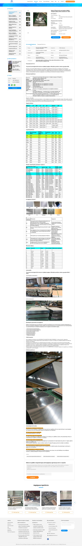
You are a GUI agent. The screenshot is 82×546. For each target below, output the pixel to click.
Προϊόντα (9, 524)
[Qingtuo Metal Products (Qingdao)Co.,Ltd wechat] (14, 85)
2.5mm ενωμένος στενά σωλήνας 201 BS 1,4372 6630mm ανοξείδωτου (37, 537)
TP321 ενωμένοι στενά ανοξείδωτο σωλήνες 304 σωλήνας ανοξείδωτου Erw (38, 526)
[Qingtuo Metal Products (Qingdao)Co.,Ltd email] (9, 85)
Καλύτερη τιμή (56, 37)
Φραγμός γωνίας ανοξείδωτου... (15, 51)
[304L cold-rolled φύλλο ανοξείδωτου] (10, 70)
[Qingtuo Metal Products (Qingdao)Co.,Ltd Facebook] (48, 539)
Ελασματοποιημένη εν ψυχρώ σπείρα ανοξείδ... (15, 19)
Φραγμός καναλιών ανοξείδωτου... (15, 54)
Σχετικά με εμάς (10, 525)
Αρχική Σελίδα (10, 522)
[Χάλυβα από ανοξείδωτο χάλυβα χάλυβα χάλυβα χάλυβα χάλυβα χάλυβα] (66, 498)
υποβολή (32, 477)
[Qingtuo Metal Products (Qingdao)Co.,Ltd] (12, 1)
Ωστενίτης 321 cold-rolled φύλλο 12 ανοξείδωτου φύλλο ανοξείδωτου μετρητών (24, 526)
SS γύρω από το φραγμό (15, 41)
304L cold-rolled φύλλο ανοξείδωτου (16, 70)
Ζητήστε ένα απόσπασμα (70, 1)
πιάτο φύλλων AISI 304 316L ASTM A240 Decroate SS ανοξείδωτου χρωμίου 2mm (16, 62)
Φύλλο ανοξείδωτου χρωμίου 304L (63, 456)
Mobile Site (9, 530)
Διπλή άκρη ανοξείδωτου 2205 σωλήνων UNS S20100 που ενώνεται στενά (39, 531)
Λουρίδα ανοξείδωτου (15, 48)
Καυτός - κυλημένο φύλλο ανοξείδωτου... (15, 16)
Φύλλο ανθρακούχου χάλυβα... (15, 25)
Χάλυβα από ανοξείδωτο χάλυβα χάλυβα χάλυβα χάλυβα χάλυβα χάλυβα (65, 509)
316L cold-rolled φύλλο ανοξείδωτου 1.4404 (16, 66)
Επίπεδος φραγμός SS (15, 46)
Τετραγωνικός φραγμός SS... (15, 44)
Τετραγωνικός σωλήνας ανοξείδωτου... (15, 36)
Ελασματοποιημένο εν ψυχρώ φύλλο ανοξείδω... (15, 12)
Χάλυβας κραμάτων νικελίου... (15, 28)
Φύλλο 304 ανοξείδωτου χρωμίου (49, 456)
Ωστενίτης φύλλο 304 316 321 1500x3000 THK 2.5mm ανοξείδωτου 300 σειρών (23, 537)
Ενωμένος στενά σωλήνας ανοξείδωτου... (15, 22)
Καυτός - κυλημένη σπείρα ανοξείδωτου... (15, 33)
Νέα (8, 527)
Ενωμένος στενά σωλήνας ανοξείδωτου (37, 521)
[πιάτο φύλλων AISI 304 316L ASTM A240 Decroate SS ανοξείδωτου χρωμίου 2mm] (10, 63)
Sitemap (9, 528)
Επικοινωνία (66, 37)
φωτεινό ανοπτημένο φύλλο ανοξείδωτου (34, 456)
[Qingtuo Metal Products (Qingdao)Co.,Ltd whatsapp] (12, 85)
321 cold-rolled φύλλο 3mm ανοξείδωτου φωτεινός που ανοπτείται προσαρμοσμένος (24, 531)
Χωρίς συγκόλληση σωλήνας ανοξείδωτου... (15, 30)
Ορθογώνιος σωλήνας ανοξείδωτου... (15, 39)
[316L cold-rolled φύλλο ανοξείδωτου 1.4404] (10, 66)
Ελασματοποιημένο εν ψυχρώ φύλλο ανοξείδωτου (23, 521)
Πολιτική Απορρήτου (11, 531)
